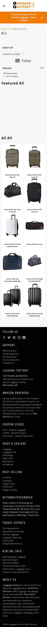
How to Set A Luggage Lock (16, 569)
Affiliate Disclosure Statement (18, 379)
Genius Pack (11, 73)
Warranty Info (10, 385)
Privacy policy (10, 356)
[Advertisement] (23, 111)
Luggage (7, 449)
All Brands (8, 464)
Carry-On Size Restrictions (16, 572)
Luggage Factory (16, 624)
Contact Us (8, 363)
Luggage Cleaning (12, 537)
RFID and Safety (11, 562)
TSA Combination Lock (14, 566)
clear (42, 68)
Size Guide (8, 540)
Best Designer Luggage (14, 556)
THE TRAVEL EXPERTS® (15, 376)
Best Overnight (10, 559)
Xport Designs (12, 76)
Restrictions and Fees (13, 531)
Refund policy (9, 350)
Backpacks (8, 461)
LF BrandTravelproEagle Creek (9, 480)
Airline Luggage (11, 534)
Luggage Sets (9, 452)
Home (4, 28)
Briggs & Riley (10, 489)
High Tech (8, 458)
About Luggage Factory (14, 382)
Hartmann (8, 486)
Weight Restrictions (12, 543)
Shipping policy (11, 353)
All (10, 28)
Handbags (8, 455)
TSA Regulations (11, 528)
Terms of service (11, 359)
